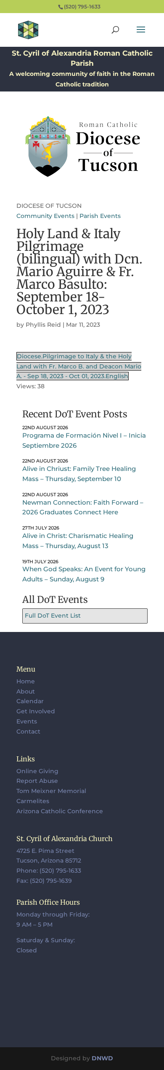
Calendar (30, 701)
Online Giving (37, 771)
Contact (28, 731)
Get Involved (35, 711)
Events (26, 721)
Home (25, 681)
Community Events (45, 216)
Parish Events (100, 216)
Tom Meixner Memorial (51, 791)
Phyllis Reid (43, 324)
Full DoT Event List (53, 615)
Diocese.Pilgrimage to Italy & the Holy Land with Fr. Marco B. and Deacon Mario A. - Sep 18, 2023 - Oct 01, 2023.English (78, 366)
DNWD (102, 1058)
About (25, 691)
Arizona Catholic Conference (59, 811)
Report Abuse (37, 781)
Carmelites (32, 801)
